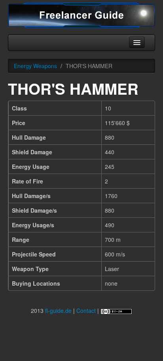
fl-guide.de (58, 310)
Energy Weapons (35, 66)
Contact (86, 310)
